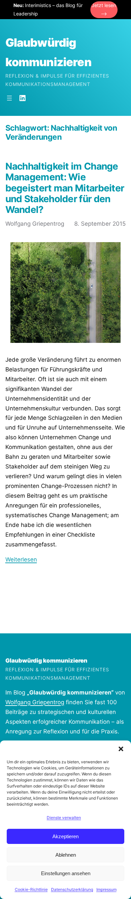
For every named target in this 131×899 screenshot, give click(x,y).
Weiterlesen (21, 559)
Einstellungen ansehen (65, 873)
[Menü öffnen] (9, 98)
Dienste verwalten (64, 817)
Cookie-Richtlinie (31, 889)
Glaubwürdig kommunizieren (46, 660)
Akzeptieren (65, 836)
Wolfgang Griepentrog (34, 702)
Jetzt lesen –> (104, 9)
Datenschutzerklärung (72, 889)
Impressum (106, 889)
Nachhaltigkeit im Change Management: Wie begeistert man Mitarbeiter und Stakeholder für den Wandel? (64, 188)
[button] (121, 749)
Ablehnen (65, 855)
